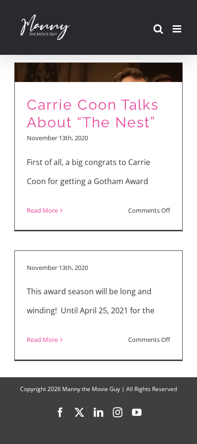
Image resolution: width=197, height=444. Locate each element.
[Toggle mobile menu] (178, 29)
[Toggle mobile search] (158, 29)
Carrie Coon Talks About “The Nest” (93, 113)
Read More (42, 210)
